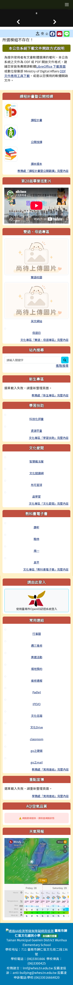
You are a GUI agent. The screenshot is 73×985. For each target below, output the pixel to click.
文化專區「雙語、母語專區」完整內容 (44, 340)
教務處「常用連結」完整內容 (50, 769)
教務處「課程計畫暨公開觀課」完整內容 (43, 171)
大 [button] (38, 33)
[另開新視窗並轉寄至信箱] (59, 34)
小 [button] (47, 33)
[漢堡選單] (66, 4)
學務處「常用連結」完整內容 (50, 796)
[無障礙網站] (30, 930)
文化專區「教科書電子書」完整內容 (46, 569)
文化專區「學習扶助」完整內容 (49, 438)
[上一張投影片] (18, 22)
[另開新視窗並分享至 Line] (66, 34)
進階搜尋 (62, 365)
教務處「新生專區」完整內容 (50, 395)
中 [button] (42, 33)
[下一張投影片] (54, 22)
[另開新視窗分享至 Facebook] (52, 34)
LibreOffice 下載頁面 (51, 66)
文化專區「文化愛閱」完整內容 (49, 503)
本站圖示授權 (50, 935)
